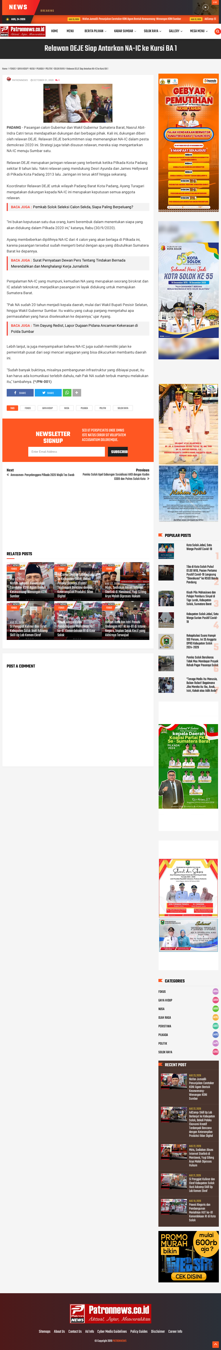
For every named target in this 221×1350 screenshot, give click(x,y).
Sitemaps (45, 1331)
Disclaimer (158, 1331)
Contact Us (75, 1331)
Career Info (175, 1331)
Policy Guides (139, 1331)
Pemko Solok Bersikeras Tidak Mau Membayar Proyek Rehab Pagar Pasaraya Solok (202, 661)
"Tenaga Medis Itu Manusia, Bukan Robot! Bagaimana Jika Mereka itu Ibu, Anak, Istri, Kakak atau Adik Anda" (201, 685)
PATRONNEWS (119, 1341)
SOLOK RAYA (123, 408)
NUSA (66, 408)
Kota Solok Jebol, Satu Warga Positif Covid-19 (199, 547)
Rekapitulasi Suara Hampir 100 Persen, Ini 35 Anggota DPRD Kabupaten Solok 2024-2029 (201, 641)
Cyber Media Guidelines (112, 1331)
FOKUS (28, 408)
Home (54, 31)
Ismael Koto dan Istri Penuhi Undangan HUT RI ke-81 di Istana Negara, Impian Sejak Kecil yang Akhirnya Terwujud (125, 629)
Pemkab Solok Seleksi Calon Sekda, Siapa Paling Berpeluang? (83, 207)
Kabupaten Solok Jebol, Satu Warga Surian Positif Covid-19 (202, 618)
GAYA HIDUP (47, 408)
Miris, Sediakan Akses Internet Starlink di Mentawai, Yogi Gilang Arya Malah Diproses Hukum (125, 592)
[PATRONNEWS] (111, 1323)
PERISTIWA (164, 1026)
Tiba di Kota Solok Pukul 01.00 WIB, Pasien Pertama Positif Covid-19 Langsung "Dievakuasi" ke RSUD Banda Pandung (202, 574)
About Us (59, 1331)
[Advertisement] (78, 517)
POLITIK (102, 408)
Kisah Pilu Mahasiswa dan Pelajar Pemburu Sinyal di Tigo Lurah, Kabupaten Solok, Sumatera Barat (201, 598)
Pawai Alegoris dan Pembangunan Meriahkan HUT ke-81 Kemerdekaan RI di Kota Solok (76, 629)
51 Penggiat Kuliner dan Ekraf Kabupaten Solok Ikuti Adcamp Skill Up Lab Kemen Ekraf (29, 631)
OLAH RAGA (164, 1018)
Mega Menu (197, 31)
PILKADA (84, 408)
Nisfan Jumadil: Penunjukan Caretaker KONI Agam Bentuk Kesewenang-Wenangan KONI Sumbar (111, 19)
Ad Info (89, 1331)
